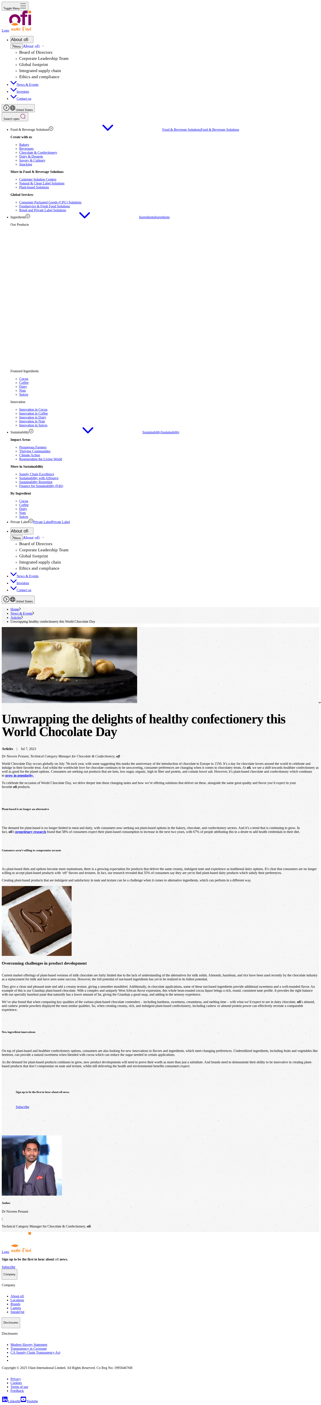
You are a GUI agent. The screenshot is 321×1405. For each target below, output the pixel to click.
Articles (15, 617)
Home (14, 609)
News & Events (21, 613)
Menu (17, 46)
